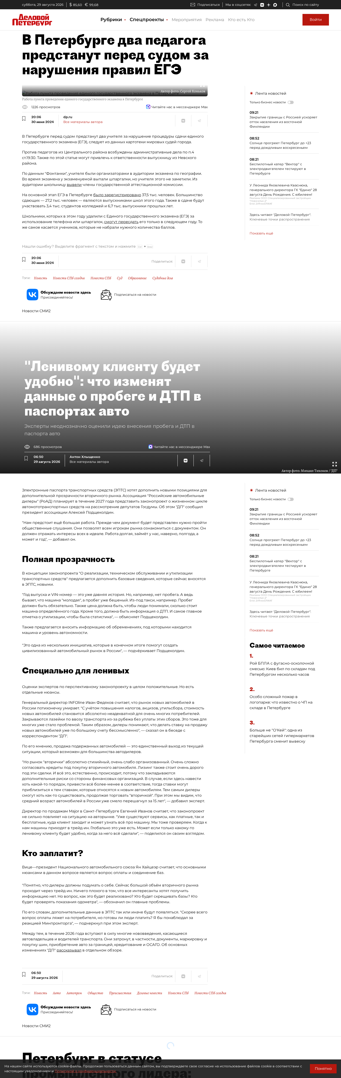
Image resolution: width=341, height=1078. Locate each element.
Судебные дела (162, 278)
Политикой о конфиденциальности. (85, 1071)
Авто (57, 993)
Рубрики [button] (111, 19)
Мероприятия (187, 19)
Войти (316, 19)
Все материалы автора (83, 122)
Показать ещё (261, 233)
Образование (137, 278)
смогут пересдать (121, 222)
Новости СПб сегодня (69, 278)
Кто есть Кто (241, 19)
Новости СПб (100, 278)
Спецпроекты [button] (147, 19)
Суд (119, 278)
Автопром (74, 993)
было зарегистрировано (117, 195)
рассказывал (69, 950)
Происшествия (120, 993)
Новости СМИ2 (36, 311)
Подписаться (208, 5)
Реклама (215, 19)
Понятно (323, 1068)
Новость (40, 278)
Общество (95, 993)
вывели (74, 184)
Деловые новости (149, 993)
